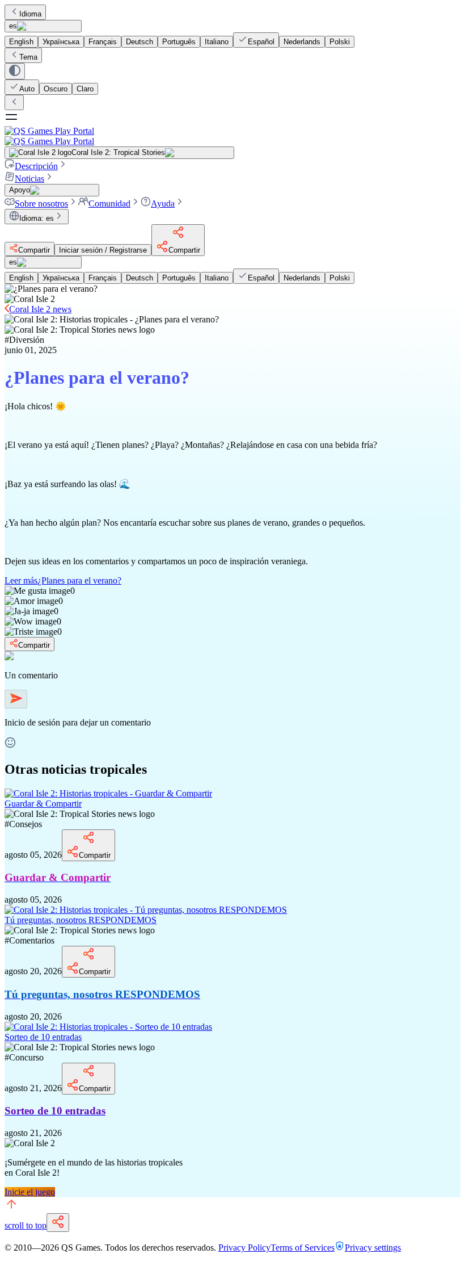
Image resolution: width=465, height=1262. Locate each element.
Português (179, 41)
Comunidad (109, 203)
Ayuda (163, 203)
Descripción (36, 166)
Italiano (217, 41)
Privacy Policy (244, 1247)
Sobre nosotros (41, 203)
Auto (27, 89)
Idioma (30, 14)
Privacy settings (373, 1247)
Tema (28, 57)
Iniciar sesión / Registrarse (103, 250)
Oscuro (55, 89)
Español (261, 41)
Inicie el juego (30, 1192)
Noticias (29, 178)
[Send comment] (16, 699)
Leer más (63, 580)
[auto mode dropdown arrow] (15, 71)
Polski (339, 41)
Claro (85, 89)
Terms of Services (302, 1247)
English (21, 41)
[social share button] (57, 1222)
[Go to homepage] (232, 136)
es (13, 26)
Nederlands (302, 41)
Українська (61, 41)
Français (102, 41)
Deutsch (139, 41)
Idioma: (36, 218)
